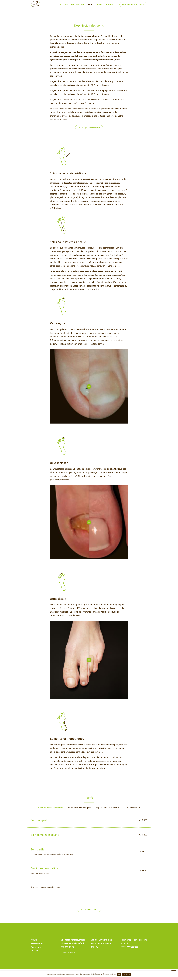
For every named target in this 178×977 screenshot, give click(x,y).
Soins (91, 4)
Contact (110, 4)
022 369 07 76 (67, 947)
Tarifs (100, 4)
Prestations (36, 947)
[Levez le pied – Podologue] (35, 4)
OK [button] (119, 974)
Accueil (64, 4)
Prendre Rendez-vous (89, 909)
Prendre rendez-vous (69, 952)
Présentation (78, 4)
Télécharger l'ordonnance (89, 128)
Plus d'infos (126, 974)
